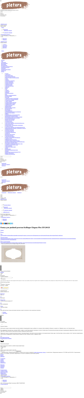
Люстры (2, 238)
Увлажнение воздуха (37, 235)
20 (0, 303)
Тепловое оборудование (50, 235)
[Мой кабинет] (0, 178)
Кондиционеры (19, 235)
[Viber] (7, 223)
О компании (2, 358)
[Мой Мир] (4, 223)
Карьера (2, 360)
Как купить (5, 313)
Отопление (44, 235)
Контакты (2, 361)
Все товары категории (4, 337)
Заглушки (2, 242)
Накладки (18, 242)
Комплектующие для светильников (33, 238)
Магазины (2, 364)
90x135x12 (2, 293)
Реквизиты (2, 365)
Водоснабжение (8, 235)
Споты (41, 238)
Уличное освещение (60, 238)
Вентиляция (13, 235)
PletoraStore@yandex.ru (5, 34)
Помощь (2, 367)
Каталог (2, 354)
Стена (1, 306)
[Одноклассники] (2, 223)
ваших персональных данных (40, 352)
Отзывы (4, 312)
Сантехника (2, 235)
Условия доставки (3, 370)
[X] (6, 223)
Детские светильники (68, 238)
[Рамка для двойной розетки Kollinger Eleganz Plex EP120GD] (13, 262)
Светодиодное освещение (21, 238)
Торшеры (44, 238)
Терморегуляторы (42, 242)
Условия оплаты (3, 369)
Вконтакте (5, 38)
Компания (2, 356)
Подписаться (18, 351)
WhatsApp (5, 39)
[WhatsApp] (9, 223)
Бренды (1, 355)
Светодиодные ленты (8, 239)
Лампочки (14, 239)
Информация (3, 362)
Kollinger (2, 272)
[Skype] (10, 223)
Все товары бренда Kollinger (5, 338)
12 (0, 309)
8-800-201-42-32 (4, 24)
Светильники (6, 238)
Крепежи (6, 242)
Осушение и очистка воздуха (27, 235)
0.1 (1, 296)
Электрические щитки (31, 242)
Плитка (61, 235)
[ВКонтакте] (1, 223)
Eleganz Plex (2, 299)
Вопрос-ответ (3, 373)
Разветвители (10, 242)
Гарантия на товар (4, 371)
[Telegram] (12, 223)
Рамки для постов (23, 242)
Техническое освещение (51, 238)
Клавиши (37, 242)
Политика (2, 366)
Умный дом (57, 235)
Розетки (14, 242)
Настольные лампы (12, 238)
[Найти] (1, 12)
